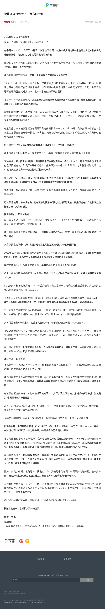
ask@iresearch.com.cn (17, 594)
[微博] (21, 541)
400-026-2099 (14, 591)
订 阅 (87, 580)
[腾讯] (27, 541)
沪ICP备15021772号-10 (36, 602)
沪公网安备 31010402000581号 (15, 602)
